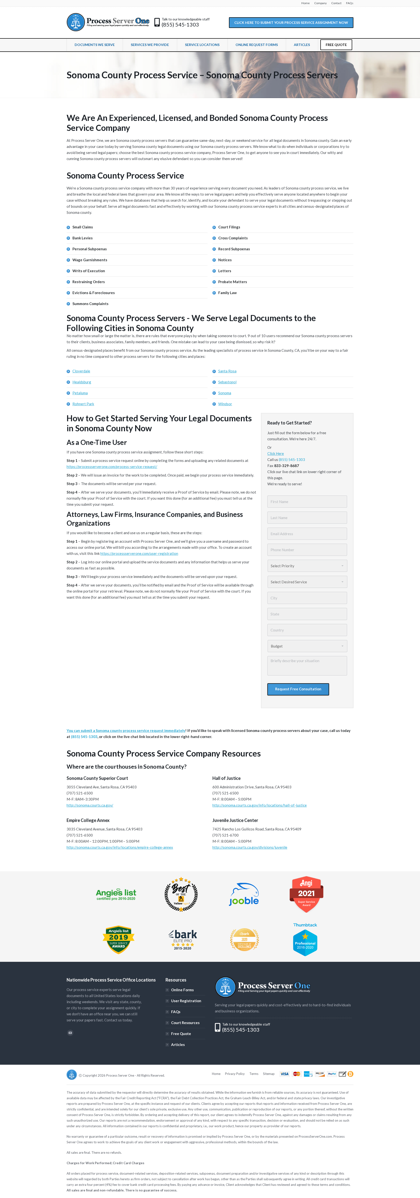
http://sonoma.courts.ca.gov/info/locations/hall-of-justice (259, 805)
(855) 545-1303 (180, 24)
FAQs (175, 1011)
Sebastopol (227, 382)
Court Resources (185, 1022)
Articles (178, 1044)
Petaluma (80, 393)
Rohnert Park (83, 404)
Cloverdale (81, 371)
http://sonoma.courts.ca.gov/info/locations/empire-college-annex (120, 847)
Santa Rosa (227, 371)
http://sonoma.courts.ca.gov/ (90, 805)
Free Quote (181, 1033)
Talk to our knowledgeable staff (186, 19)
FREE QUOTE (336, 45)
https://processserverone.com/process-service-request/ (112, 466)
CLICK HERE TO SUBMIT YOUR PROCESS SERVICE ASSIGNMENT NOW (291, 22)
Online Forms (182, 990)
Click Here (275, 453)
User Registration (186, 1001)
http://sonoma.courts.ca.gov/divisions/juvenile (249, 847)
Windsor (225, 404)
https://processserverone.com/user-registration (139, 553)
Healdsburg (81, 382)
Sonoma (224, 393)
